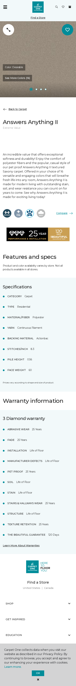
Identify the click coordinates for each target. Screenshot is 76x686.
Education (14, 635)
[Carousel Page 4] (45, 89)
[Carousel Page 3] (41, 89)
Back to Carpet (17, 109)
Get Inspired (15, 619)
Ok (38, 673)
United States (31, 588)
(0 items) (70, 7)
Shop (9, 603)
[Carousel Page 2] (36, 89)
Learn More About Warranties (21, 545)
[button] (56, 7)
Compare (62, 213)
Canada (48, 588)
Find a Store (38, 17)
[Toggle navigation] (5, 7)
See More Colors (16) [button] (17, 78)
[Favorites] (63, 7)
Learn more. (12, 666)
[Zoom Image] (8, 29)
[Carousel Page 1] (31, 89)
